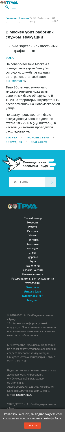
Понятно (32, 425)
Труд (22, 206)
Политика (32, 239)
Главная (11, 18)
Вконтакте (32, 287)
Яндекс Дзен (32, 291)
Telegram (32, 300)
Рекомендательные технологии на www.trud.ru (32, 280)
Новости (23, 18)
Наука (32, 261)
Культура (32, 248)
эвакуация (39, 142)
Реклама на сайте (32, 269)
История (32, 231)
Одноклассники (32, 295)
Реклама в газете (32, 274)
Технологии (32, 265)
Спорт (32, 252)
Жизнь (33, 235)
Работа (32, 226)
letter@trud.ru (24, 394)
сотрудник (14, 142)
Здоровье (32, 257)
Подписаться (50, 182)
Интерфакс (15, 81)
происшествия (37, 137)
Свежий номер (33, 218)
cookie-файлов (51, 418)
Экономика (32, 244)
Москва (11, 137)
